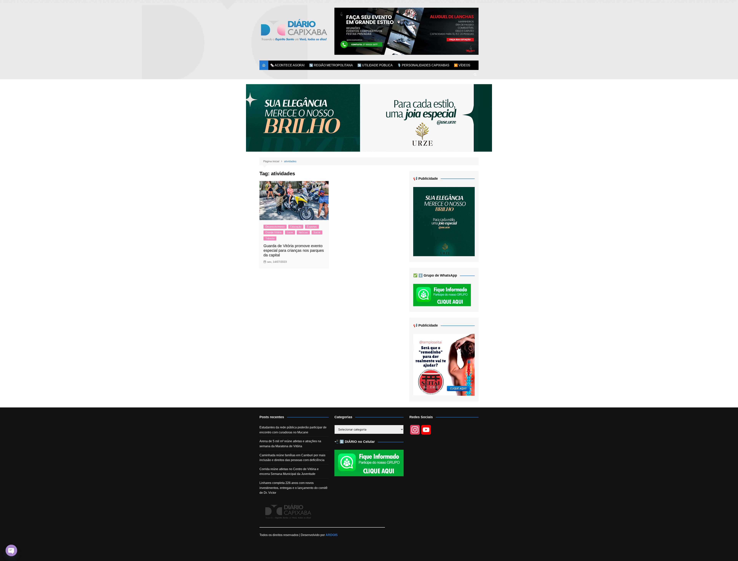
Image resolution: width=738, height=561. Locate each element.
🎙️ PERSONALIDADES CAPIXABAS (423, 65)
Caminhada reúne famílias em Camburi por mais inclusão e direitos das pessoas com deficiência (292, 458)
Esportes (312, 226)
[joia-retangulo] (444, 221)
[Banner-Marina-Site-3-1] (406, 31)
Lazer (290, 232)
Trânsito (269, 238)
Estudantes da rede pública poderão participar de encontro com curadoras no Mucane (293, 430)
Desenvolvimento (275, 226)
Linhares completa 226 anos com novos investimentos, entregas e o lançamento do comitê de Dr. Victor (293, 487)
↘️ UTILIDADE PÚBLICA (375, 65)
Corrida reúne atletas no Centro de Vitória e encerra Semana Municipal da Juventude (289, 471)
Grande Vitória (273, 232)
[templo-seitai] (444, 364)
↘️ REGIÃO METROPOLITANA (331, 65)
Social (316, 232)
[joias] (369, 117)
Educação (295, 226)
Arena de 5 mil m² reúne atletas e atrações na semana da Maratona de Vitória (290, 444)
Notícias (303, 232)
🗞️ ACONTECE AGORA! (287, 65)
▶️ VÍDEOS (462, 65)
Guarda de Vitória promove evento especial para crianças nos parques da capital (293, 250)
